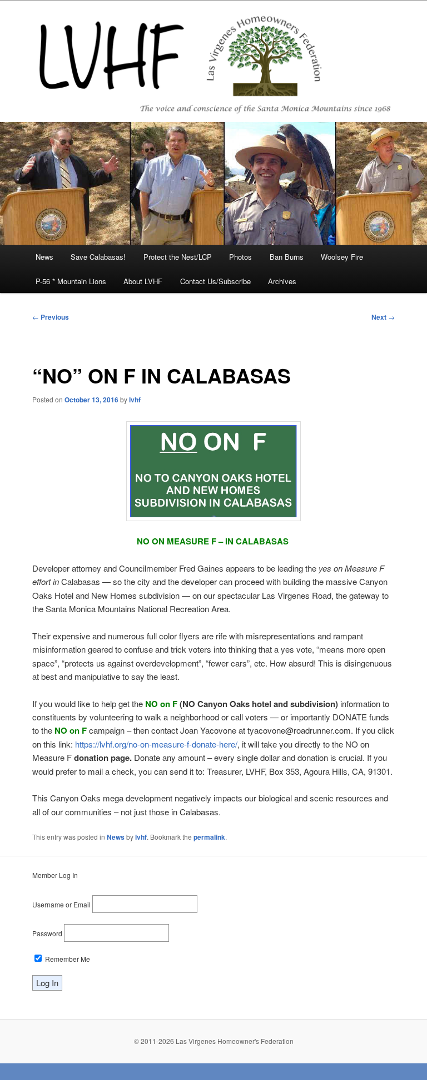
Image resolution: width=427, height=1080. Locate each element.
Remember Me (66, 958)
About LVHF (142, 281)
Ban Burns (287, 256)
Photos (240, 256)
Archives (282, 281)
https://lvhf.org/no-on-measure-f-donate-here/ (156, 744)
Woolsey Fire (342, 256)
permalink (209, 837)
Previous (50, 317)
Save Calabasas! (98, 256)
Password (47, 933)
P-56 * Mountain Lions (71, 281)
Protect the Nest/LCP (177, 256)
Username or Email (61, 904)
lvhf (135, 400)
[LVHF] (213, 61)
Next (383, 317)
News (44, 256)
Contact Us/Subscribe (215, 281)
